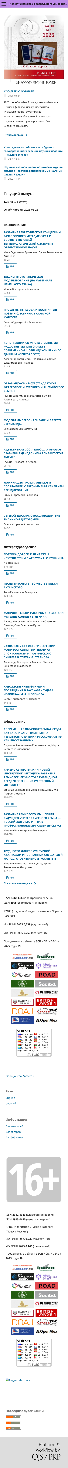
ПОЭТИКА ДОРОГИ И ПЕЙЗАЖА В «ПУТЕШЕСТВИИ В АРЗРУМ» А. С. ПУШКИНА (34, 556)
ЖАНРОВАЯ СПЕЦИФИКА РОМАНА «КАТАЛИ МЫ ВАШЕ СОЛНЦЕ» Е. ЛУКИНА (34, 614)
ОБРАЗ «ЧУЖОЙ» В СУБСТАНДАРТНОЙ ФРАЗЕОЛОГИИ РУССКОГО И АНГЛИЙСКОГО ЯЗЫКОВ (34, 387)
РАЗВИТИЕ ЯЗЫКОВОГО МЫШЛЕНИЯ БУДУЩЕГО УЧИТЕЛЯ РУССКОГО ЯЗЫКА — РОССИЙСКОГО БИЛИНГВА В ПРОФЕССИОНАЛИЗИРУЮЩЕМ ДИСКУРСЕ (32, 819)
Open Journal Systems (20, 1076)
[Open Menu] (4, 4)
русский (11, 1103)
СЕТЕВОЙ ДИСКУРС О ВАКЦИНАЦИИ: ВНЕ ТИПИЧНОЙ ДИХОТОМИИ (32, 517)
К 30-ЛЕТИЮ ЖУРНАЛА (19, 91)
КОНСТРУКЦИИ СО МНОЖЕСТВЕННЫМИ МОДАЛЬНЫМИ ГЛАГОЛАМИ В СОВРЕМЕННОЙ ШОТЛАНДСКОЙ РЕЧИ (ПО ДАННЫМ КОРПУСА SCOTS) (32, 348)
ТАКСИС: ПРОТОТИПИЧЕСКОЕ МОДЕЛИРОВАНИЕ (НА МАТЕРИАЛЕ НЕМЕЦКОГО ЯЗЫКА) (28, 280)
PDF (11, 266)
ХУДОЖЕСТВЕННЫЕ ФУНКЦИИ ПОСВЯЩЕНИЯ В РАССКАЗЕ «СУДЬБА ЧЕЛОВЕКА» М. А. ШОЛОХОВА (28, 690)
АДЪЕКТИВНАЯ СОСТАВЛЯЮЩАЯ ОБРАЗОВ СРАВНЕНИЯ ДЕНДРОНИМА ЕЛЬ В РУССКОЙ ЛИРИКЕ (33, 453)
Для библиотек (15, 1137)
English (10, 1097)
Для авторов (13, 1131)
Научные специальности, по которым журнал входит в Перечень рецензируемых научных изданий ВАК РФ (33, 170)
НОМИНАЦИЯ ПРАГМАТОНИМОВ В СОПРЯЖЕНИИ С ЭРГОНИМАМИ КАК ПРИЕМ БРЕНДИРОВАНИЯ (34, 486)
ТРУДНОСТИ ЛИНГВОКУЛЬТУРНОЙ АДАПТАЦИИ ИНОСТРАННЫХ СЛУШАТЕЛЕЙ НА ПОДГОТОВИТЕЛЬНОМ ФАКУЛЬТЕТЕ (33, 854)
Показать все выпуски (18, 883)
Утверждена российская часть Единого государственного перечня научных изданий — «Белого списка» (33, 150)
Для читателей (14, 1126)
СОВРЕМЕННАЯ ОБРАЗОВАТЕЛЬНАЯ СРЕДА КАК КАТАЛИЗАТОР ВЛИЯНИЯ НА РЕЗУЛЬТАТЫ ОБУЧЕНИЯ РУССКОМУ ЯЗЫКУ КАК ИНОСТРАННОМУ (33, 734)
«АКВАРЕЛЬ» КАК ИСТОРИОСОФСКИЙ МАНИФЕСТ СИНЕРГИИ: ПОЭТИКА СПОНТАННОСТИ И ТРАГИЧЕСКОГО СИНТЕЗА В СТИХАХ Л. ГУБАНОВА (30, 651)
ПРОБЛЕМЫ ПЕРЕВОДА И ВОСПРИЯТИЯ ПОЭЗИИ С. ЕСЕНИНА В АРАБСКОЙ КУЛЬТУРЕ (30, 313)
